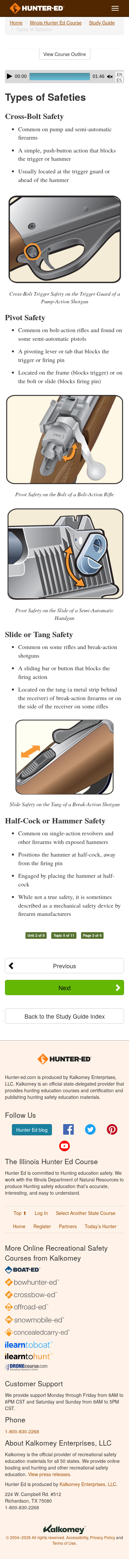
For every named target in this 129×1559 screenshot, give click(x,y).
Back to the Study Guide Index (64, 1016)
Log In (41, 1213)
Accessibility (77, 1537)
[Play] (9, 76)
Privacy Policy (102, 1537)
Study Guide (102, 22)
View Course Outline (64, 54)
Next (65, 987)
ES (119, 80)
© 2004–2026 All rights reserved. (35, 1537)
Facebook (68, 1129)
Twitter (90, 1129)
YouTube (64, 1146)
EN (119, 74)
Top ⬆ (20, 1213)
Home (16, 22)
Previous (64, 965)
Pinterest (112, 1129)
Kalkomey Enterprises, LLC (88, 1484)
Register (42, 1226)
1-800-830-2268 (22, 1431)
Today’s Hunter (100, 1226)
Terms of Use (64, 1543)
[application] (64, 76)
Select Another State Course (85, 1213)
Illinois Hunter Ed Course (56, 22)
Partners (68, 1226)
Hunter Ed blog (32, 1129)
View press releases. (49, 1474)
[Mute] (109, 76)
